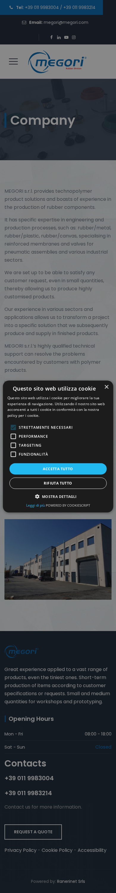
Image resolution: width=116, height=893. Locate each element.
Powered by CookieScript (68, 505)
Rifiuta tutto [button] (58, 483)
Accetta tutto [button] (58, 468)
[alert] (58, 446)
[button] (57, 496)
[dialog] (58, 446)
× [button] (106, 387)
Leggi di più (36, 505)
